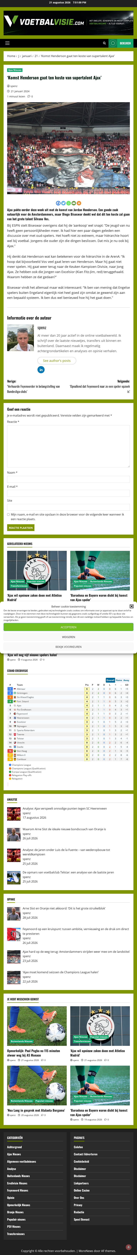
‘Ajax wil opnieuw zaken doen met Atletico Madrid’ (34, 597)
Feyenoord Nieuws (17, 1190)
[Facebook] (58, 203)
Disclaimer (80, 1169)
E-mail (12, 487)
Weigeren (68, 637)
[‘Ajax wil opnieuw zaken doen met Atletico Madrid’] (37, 571)
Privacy (78, 1205)
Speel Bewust (82, 1219)
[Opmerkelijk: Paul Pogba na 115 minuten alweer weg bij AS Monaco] (37, 1026)
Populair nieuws (35, 581)
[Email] (74, 203)
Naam (12, 473)
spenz (13, 86)
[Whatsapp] (68, 203)
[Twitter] (63, 203)
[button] (131, 606)
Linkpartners (81, 1183)
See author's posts (57, 360)
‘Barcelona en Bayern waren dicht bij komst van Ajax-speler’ (98, 597)
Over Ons (79, 1197)
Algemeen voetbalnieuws (21, 1161)
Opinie (10, 1197)
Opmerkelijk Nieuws (18, 1205)
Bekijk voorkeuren (68, 646)
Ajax (10, 209)
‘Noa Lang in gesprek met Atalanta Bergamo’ (36, 1110)
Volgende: (100, 386)
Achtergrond (14, 1147)
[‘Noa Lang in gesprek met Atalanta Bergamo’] (37, 1085)
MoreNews (86, 1251)
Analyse (11, 1169)
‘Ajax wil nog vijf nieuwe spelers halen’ (32, 654)
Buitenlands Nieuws (101, 581)
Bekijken (125, 43)
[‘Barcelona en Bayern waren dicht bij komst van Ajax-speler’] (100, 571)
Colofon (78, 1147)
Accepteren (68, 627)
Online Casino (82, 1190)
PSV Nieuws (14, 1226)
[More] (79, 203)
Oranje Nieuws (15, 1212)
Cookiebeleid (81, 1161)
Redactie (79, 1212)
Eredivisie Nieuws (17, 1183)
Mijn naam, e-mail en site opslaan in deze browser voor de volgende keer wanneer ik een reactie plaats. (67, 516)
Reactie (13, 422)
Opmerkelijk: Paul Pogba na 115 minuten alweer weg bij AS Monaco (33, 1052)
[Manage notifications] (128, 1247)
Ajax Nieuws (14, 70)
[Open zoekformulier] (104, 43)
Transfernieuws (19, 585)
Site (9, 500)
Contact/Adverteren (85, 1154)
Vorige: (33, 386)
